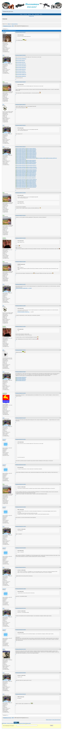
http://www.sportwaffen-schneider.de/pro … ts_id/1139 (24, 288)
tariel (3, 55)
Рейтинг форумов (48, 719)
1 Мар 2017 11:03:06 (22, 261)
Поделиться (17, 32)
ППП (13, 717)
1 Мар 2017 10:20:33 (22, 192)
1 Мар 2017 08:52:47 (22, 104)
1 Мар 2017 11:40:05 (22, 326)
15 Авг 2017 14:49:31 (22, 484)
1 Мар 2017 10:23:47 (22, 215)
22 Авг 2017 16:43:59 (22, 629)
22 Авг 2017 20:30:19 (22, 672)
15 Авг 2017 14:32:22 (22, 464)
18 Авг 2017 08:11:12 (22, 567)
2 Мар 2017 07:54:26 (22, 371)
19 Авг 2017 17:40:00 (22, 588)
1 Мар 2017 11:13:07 (22, 284)
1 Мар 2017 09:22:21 (22, 125)
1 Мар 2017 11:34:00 (22, 305)
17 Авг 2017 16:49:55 (22, 547)
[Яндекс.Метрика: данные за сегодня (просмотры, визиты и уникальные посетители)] (22, 723)
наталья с (4, 439)
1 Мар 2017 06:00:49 (22, 81)
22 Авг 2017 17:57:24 (22, 649)
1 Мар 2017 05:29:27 (22, 32)
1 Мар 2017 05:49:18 (22, 55)
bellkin (4, 649)
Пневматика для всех (7, 717)
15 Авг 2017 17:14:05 (22, 526)
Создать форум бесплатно (56, 719)
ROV (3, 350)
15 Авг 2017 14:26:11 (22, 439)
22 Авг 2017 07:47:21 (22, 608)
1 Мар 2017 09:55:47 (22, 146)
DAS (3, 104)
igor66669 (4, 32)
